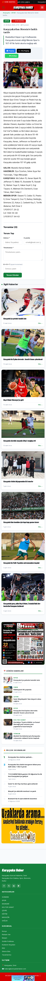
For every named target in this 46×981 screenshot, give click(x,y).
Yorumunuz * (8, 248)
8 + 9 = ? (12, 264)
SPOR (13, 13)
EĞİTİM (4, 914)
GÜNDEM (5, 897)
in (14, 886)
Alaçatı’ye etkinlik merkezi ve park (22, 791)
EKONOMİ (5, 904)
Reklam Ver (6, 934)
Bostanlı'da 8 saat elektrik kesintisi (22, 799)
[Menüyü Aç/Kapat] (42, 7)
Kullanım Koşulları (8, 945)
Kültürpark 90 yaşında (22, 690)
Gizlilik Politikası (8, 941)
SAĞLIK (4, 921)
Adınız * (6, 238)
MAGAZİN (5, 917)
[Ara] (3, 7)
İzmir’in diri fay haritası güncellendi (23, 784)
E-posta (27, 238)
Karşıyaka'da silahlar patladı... (20, 757)
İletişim (4, 938)
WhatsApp (13, 56)
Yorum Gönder (12, 275)
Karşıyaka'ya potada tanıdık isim (26, 680)
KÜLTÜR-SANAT (8, 907)
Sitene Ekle (6, 951)
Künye (4, 931)
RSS (3, 948)
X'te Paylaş (25, 51)
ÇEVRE (4, 910)
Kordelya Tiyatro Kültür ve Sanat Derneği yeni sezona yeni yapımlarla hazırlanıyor (26, 724)
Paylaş (11, 51)
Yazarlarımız (6, 955)
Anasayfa (6, 13)
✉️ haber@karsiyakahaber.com (14, 969)
